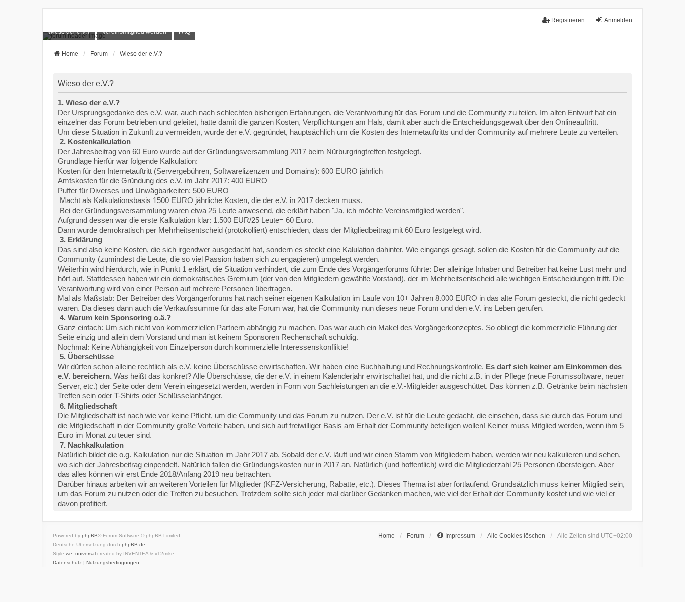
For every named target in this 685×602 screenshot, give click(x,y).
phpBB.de (133, 544)
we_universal (81, 553)
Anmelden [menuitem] (618, 20)
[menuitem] (69, 32)
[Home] (342, 36)
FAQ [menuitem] (184, 31)
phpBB (90, 535)
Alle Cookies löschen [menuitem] (516, 535)
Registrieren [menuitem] (568, 20)
